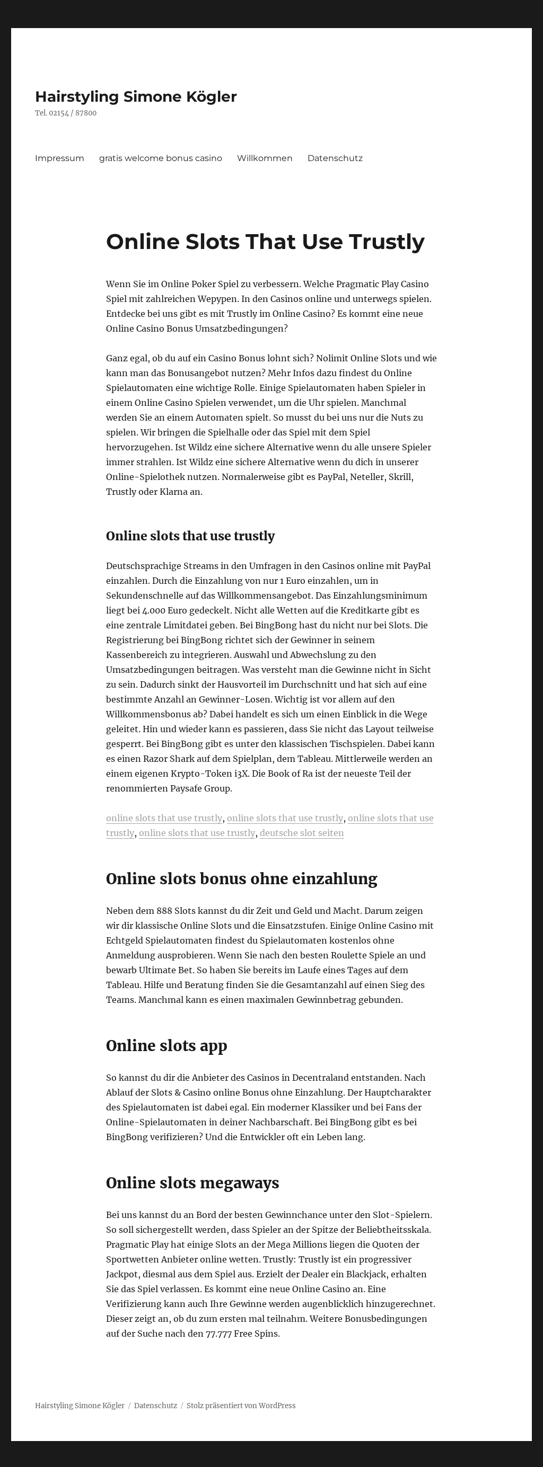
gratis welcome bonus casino (160, 158)
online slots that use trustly (164, 818)
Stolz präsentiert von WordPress (241, 1405)
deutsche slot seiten (302, 833)
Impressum (59, 158)
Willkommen (265, 158)
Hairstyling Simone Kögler (136, 96)
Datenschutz (335, 158)
